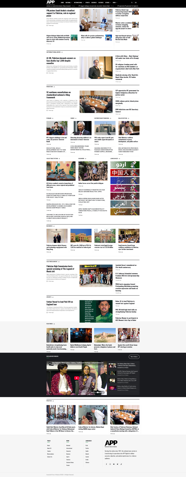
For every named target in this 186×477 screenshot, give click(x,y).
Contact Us (49, 457)
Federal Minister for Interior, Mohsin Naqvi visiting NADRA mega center (91, 428)
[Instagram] (110, 464)
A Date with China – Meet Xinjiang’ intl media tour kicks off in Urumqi (127, 57)
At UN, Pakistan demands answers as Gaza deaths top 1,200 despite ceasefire (61, 61)
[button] (71, 2)
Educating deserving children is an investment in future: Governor (80, 138)
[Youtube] (113, 464)
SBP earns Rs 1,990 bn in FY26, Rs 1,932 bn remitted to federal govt (80, 246)
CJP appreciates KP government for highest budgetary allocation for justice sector (117, 6)
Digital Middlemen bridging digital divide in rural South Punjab (80, 346)
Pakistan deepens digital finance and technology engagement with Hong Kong (56, 247)
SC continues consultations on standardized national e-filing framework (58, 95)
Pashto (87, 448)
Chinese (87, 462)
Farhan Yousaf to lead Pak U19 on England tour (59, 303)
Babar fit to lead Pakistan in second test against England (125, 302)
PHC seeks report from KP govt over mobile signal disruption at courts (104, 139)
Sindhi (87, 451)
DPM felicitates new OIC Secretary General (127, 110)
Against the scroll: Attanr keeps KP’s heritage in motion (127, 346)
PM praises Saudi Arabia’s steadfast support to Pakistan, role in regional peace (60, 13)
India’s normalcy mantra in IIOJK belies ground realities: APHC (91, 190)
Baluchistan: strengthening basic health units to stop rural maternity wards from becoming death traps (56, 348)
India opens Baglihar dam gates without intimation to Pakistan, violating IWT (91, 200)
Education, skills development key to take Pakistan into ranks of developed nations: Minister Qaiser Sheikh (56, 151)
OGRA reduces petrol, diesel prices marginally (127, 102)
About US (49, 448)
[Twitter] (117, 464)
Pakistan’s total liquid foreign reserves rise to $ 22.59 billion (103, 246)
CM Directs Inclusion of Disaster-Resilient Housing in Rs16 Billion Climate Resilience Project (60, 216)
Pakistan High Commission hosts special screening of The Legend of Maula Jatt (60, 269)
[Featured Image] (96, 20)
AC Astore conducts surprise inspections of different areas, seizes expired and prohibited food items (60, 185)
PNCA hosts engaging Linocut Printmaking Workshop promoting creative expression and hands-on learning (127, 287)
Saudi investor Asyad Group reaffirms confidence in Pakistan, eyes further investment (128, 247)
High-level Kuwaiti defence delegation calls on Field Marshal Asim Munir (124, 38)
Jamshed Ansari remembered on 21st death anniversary (126, 266)
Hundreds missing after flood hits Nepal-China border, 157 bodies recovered (127, 77)
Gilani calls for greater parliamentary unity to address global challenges (92, 36)
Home (48, 445)
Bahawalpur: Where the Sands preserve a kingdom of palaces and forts (104, 347)
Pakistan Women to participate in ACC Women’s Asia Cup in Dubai (127, 319)
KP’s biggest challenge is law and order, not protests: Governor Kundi (75, 6)
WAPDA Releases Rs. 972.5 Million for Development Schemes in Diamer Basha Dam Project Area (60, 206)
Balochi (87, 454)
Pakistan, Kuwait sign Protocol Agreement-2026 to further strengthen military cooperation (124, 13)
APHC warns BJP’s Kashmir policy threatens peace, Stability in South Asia (92, 210)
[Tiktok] (121, 464)
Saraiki (87, 457)
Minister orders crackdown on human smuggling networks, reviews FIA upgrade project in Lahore (124, 26)
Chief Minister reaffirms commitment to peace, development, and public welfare (128, 139)
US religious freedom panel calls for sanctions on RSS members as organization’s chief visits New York (127, 66)
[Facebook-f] (106, 464)
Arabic (87, 459)
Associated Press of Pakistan (122, 367)
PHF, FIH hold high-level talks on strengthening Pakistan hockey (126, 310)
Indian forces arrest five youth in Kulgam (90, 183)
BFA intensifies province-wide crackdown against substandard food (128, 150)
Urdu (87, 445)
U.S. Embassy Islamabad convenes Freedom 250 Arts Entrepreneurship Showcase (127, 275)
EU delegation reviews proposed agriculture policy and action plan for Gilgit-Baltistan (60, 195)
